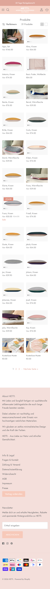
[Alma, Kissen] (37, 36)
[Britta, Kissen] (13, 120)
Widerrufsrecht (9, 474)
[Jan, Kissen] (13, 262)
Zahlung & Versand (11, 464)
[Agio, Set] (13, 36)
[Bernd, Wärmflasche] (37, 92)
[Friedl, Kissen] (37, 203)
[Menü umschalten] (3, 10)
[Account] (41, 10)
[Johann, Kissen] (37, 262)
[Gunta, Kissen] (13, 234)
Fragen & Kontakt (10, 460)
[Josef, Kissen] (37, 289)
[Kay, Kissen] (37, 317)
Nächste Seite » (30, 369)
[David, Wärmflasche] (13, 147)
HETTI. (11, 579)
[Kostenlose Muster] (13, 345)
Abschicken (12, 534)
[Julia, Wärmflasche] (13, 317)
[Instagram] (7, 543)
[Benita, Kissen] (13, 92)
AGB (4, 478)
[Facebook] (3, 543)
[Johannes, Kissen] (13, 289)
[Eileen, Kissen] (37, 147)
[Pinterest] (12, 543)
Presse (5, 488)
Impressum (7, 483)
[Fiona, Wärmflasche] (37, 175)
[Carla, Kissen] (37, 120)
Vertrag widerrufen (13, 494)
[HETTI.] (25, 9)
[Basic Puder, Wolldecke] (37, 64)
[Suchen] (9, 10)
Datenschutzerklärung (12, 469)
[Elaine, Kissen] (13, 175)
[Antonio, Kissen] (13, 64)
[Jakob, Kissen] (37, 234)
